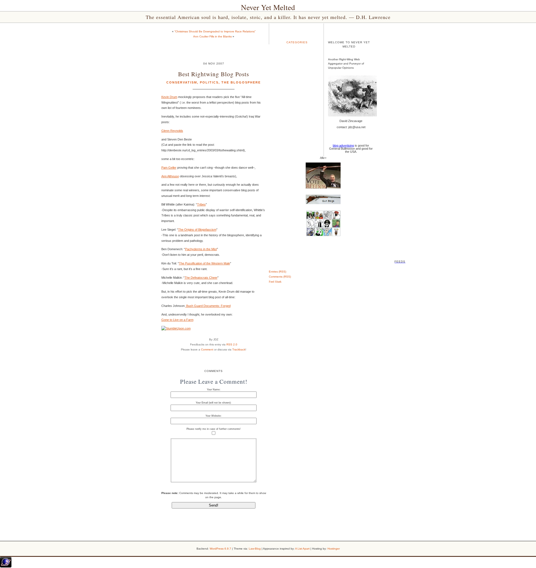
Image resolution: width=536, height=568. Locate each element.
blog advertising (343, 145)
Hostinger (333, 548)
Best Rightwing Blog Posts (213, 74)
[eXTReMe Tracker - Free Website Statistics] (5, 566)
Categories (297, 42)
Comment (207, 349)
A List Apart (302, 548)
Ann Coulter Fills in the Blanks (212, 36)
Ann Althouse (170, 176)
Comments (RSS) (280, 276)
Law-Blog (255, 548)
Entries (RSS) (277, 271)
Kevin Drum (169, 97)
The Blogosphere (241, 82)
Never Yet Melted (268, 7)
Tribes (201, 204)
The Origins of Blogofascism (197, 229)
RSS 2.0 (231, 344)
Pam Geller (168, 167)
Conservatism (181, 82)
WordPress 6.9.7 (220, 548)
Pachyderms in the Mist (201, 249)
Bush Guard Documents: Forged (208, 305)
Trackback (238, 349)
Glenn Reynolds (172, 130)
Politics (209, 82)
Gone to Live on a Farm (177, 319)
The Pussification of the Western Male (204, 263)
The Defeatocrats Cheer (201, 277)
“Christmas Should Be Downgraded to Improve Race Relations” (214, 31)
